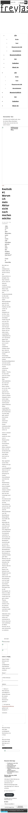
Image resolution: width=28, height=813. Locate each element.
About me (15, 67)
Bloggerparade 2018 (17, 47)
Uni (15, 59)
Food (17, 43)
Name (4, 673)
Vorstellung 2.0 (11, 766)
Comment (4, 712)
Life (15, 35)
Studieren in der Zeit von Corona (12, 764)
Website (4, 684)
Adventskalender (17, 51)
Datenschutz (23, 2)
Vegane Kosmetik (11, 765)
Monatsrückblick (15, 55)
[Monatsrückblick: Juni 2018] (4, 648)
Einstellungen (4, 811)
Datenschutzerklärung (8, 706)
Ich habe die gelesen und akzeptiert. (6, 707)
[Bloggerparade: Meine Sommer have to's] (4, 654)
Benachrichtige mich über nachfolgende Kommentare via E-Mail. (6, 731)
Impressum (22, 6)
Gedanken (15, 63)
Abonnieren (9, 795)
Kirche (17, 39)
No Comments (6, 223)
